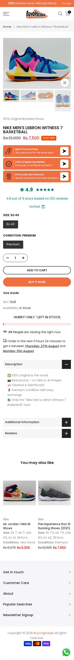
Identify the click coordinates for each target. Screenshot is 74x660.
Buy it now (37, 282)
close (67, 3)
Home (7, 26)
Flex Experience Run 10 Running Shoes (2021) (54, 526)
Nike (6, 519)
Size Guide (11, 293)
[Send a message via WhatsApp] (66, 652)
